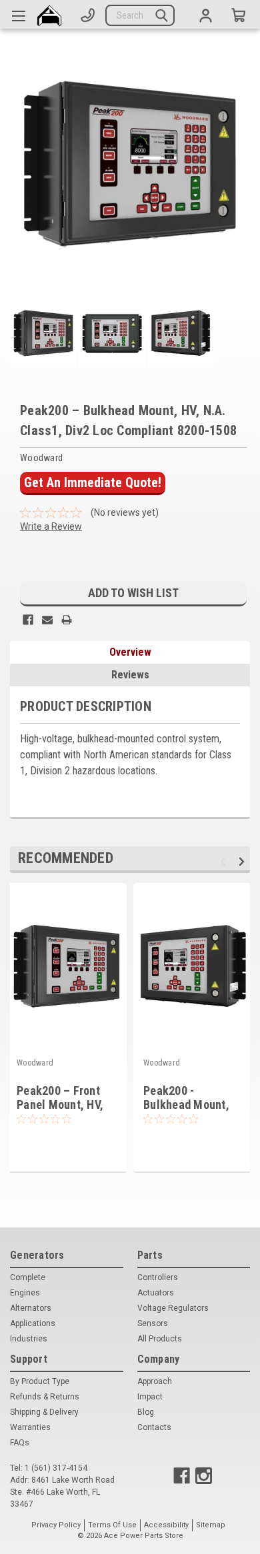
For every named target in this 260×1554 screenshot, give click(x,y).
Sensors (152, 1323)
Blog (145, 1412)
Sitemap (210, 1525)
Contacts (154, 1427)
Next (244, 861)
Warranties (30, 1427)
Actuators (155, 1292)
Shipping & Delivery (44, 1412)
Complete (27, 1277)
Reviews (130, 674)
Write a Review (51, 526)
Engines (25, 1292)
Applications (32, 1323)
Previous (225, 861)
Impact (150, 1396)
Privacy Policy (56, 1525)
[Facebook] (28, 619)
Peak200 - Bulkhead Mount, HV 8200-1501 (186, 1105)
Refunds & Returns (44, 1396)
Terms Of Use (112, 1525)
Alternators (30, 1308)
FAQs (19, 1442)
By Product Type (39, 1381)
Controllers (157, 1277)
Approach (154, 1381)
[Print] (66, 619)
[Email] (47, 619)
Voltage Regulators (173, 1308)
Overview (130, 652)
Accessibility (166, 1525)
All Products (159, 1338)
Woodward (35, 1063)
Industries (28, 1338)
